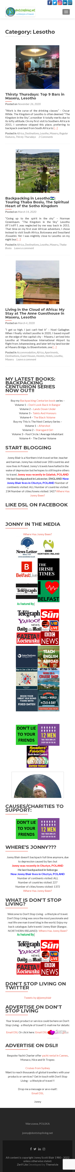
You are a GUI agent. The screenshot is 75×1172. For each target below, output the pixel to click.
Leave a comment (24, 248)
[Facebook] (49, 2)
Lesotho (44, 133)
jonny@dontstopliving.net (37, 1132)
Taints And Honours (44, 413)
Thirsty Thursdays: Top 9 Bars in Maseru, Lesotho (34, 96)
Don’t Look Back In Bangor (44, 404)
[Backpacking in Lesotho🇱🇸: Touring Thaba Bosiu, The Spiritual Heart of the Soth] (37, 170)
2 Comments (46, 136)
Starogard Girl (44, 429)
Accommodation (26, 352)
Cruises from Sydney (37, 1068)
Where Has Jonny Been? (37, 534)
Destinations (32, 133)
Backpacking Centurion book (37, 400)
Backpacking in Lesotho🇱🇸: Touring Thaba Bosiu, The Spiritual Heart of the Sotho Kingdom (37, 202)
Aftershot (44, 425)
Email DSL (12, 1032)
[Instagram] (59, 2)
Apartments (51, 352)
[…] (56, 128)
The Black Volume (44, 417)
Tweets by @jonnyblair (37, 997)
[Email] (70, 2)
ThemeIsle (52, 1164)
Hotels (49, 355)
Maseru (54, 133)
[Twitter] (54, 2)
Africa (20, 133)
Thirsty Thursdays (26, 136)
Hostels (40, 355)
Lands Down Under (44, 409)
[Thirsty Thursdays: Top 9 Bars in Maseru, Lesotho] (37, 66)
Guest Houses (27, 355)
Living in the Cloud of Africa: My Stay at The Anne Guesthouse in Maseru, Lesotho (35, 313)
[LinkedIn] (64, 2)
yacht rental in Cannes (55, 1055)
